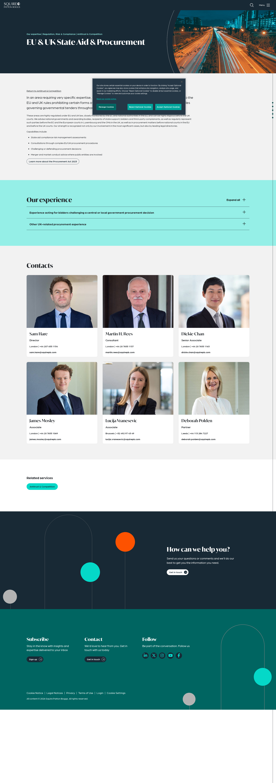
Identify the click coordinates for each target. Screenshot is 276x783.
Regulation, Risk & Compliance (59, 33)
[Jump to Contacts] (272, 110)
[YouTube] (170, 655)
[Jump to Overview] (272, 102)
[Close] (182, 82)
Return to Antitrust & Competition (44, 90)
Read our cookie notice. (106, 99)
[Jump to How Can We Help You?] (272, 117)
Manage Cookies (106, 107)
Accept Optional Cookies (168, 107)
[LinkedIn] (145, 655)
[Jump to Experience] (272, 106)
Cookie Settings (116, 692)
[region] (139, 96)
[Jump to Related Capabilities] (272, 114)
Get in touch (175, 572)
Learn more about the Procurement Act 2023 (53, 161)
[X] (154, 655)
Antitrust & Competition (89, 33)
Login (100, 692)
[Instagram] (162, 655)
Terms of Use (85, 692)
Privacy (70, 692)
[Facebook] (179, 655)
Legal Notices (55, 692)
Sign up (33, 659)
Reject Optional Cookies (140, 107)
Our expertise (34, 33)
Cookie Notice (35, 692)
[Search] (252, 5)
